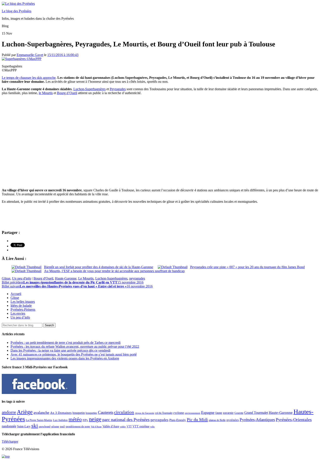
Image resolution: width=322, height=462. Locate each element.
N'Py (85, 420)
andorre (9, 412)
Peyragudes (118, 89)
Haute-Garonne (65, 278)
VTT (129, 426)
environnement (192, 413)
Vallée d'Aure (111, 426)
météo (75, 419)
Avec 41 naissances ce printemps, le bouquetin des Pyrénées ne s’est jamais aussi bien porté (74, 354)
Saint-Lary (23, 426)
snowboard (44, 426)
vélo (152, 426)
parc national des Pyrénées (126, 419)
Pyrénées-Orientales (294, 419)
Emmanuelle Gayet (30, 55)
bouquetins (91, 413)
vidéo (123, 426)
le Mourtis (46, 93)
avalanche (41, 412)
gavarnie (228, 412)
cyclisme (178, 412)
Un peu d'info (21, 278)
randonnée (9, 426)
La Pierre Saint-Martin (39, 420)
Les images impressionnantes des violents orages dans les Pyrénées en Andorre (65, 358)
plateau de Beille (217, 420)
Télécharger (10, 441)
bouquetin (79, 412)
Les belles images (23, 301)
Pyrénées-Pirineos (23, 309)
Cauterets (105, 412)
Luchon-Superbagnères (89, 89)
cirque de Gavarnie (144, 413)
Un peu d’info (20, 317)
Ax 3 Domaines (61, 412)
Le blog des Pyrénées (16, 11)
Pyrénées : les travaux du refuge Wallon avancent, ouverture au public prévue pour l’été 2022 (75, 346)
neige (95, 419)
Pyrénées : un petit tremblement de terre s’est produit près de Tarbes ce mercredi (65, 342)
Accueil (16, 294)
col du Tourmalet (163, 412)
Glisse (6, 278)
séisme (55, 426)
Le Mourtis (86, 278)
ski (34, 425)
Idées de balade (21, 305)
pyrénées (232, 420)
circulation (124, 412)
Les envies (18, 313)
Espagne (207, 412)
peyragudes (137, 278)
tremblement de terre (78, 426)
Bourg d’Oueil (67, 93)
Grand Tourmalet (256, 412)
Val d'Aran (96, 426)
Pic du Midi (197, 419)
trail (62, 426)
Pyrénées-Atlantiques (257, 419)
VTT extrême (141, 426)
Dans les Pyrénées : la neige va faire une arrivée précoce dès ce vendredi (60, 350)
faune (218, 412)
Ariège (25, 412)
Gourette (238, 412)
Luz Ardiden (60, 420)
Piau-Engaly (177, 420)
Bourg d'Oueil (43, 278)
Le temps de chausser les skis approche (29, 77)
